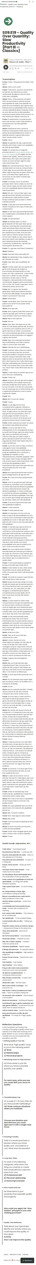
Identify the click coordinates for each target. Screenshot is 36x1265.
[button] (27, 1260)
